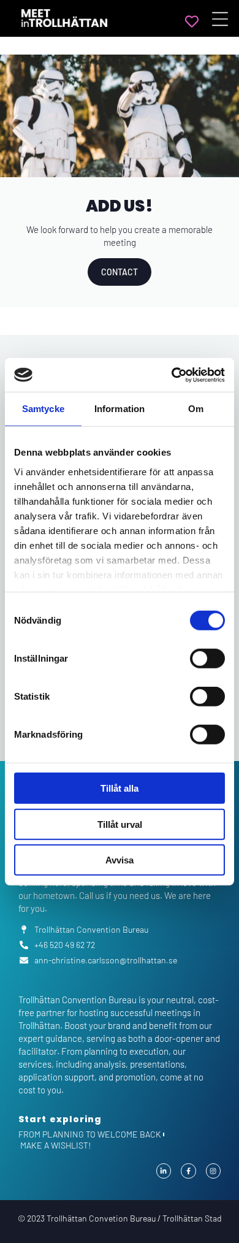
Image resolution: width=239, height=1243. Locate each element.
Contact (119, 272)
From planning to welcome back (89, 1134)
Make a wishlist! (55, 1145)
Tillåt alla (119, 788)
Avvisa (119, 860)
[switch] (207, 658)
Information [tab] (119, 408)
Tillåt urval (119, 824)
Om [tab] (195, 408)
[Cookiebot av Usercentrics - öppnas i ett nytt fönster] (172, 375)
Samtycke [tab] (43, 408)
